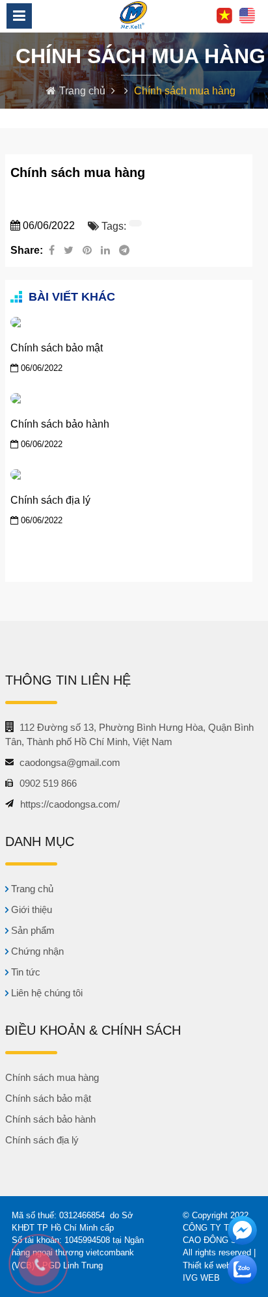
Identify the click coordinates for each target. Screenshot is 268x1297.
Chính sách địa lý (50, 500)
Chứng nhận (36, 951)
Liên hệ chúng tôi (45, 992)
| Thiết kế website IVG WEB (219, 1265)
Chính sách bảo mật (56, 347)
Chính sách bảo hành (59, 424)
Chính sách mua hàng (52, 1077)
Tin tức (24, 971)
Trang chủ (83, 90)
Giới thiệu (30, 909)
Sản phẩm (31, 930)
